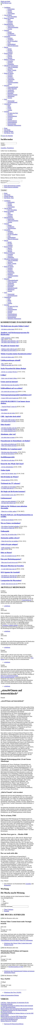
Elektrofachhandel (12, 94)
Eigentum (10, 21)
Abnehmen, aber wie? (8, 434)
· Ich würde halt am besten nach (9, 391)
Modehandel (10, 91)
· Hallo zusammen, (6, 337)
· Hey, (2, 339)
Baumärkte (10, 93)
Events (9, 108)
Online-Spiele (5, 470)
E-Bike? (3, 375)
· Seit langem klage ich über (8, 421)
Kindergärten (11, 9)
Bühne (9, 107)
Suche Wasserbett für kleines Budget (13, 368)
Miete (9, 19)
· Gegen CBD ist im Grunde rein (9, 398)
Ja (3, 899)
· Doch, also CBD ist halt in (8, 419)
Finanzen (6, 30)
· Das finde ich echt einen (7, 460)
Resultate (6, 911)
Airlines (9, 84)
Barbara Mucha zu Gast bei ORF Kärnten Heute (14, 1016)
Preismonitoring (11, 124)
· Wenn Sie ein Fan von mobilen (9, 541)
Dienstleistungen (8, 24)
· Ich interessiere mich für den (9, 577)
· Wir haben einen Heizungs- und (9, 341)
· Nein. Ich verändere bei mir (8, 556)
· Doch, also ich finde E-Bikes (9, 378)
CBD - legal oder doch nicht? (11, 416)
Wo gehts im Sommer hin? (10, 346)
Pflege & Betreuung (12, 45)
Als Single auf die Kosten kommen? (13, 491)
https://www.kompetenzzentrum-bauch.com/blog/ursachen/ (9, 676)
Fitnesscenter (10, 101)
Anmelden (28, 883)
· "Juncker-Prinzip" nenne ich (9, 406)
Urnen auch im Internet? (9, 382)
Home (5, 128)
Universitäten (11, 13)
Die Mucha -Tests (9, 133)
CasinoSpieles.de (26, 600)
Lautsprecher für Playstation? (11, 580)
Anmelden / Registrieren (7, 148)
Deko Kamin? (5, 424)
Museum (9, 58)
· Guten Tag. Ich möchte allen (9, 534)
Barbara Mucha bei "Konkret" (9, 1021)
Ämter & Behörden (12, 67)
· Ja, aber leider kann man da (8, 569)
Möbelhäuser (10, 96)
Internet (6, 47)
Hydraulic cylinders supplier (10, 625)
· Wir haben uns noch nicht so (9, 350)
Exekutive (10, 71)
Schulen (9, 10)
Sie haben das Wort (12, 113)
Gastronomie (10, 79)
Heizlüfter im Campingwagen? (11, 449)
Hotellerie (10, 81)
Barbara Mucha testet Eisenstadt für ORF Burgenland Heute (17, 1008)
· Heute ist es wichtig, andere (8, 511)
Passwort (4, 182)
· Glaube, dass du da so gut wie (9, 583)
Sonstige (9, 12)
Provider (9, 50)
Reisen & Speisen (9, 73)
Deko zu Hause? (6, 552)
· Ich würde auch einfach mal (8, 444)
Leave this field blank (7, 906)
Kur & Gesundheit (12, 41)
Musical (9, 55)
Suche (2, 143)
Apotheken (10, 39)
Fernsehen (10, 61)
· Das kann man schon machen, (9, 452)
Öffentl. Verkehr (11, 70)
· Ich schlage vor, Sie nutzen (8, 486)
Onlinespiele (5, 531)
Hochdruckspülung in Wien (15, 966)
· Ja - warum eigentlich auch (8, 431)
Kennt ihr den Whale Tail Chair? (12, 464)
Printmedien (10, 64)
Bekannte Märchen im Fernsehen (12, 566)
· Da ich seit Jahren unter (7, 357)
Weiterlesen (12, 992)
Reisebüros (10, 78)
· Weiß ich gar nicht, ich (7, 365)
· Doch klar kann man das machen (10, 385)
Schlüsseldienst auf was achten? (12, 388)
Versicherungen (11, 35)
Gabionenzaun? (6, 498)
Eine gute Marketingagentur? (11, 559)
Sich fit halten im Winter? (10, 477)
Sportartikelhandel (12, 102)
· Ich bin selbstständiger (7, 467)
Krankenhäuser (11, 44)
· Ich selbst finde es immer (8, 437)
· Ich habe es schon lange (7, 329)
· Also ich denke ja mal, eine (8, 495)
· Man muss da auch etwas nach (9, 562)
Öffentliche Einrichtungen (11, 65)
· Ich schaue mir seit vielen (8, 413)
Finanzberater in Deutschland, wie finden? (15, 441)
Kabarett (9, 56)
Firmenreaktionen (12, 116)
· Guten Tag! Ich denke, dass (8, 473)
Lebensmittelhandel (12, 87)
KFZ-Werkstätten (12, 16)
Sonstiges (10, 22)
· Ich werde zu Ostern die (7, 528)
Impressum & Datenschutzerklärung (13, 1024)
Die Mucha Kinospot (6, 1011)
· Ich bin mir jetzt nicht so (7, 453)
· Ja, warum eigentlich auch (8, 429)
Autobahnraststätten (12, 82)
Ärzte (8, 42)
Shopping (6, 85)
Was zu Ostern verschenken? (11, 523)
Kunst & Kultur (8, 53)
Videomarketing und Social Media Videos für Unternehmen (17, 940)
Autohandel (10, 90)
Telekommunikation (12, 27)
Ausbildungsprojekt (8, 457)
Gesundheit (7, 36)
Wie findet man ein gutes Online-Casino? (15, 326)
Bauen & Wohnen (9, 18)
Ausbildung (7, 7)
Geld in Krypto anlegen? (9, 544)
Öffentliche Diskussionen (14, 125)
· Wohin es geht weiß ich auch (9, 349)
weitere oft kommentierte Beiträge (10, 995)
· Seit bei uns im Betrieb (7, 520)
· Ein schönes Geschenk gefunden (10, 526)
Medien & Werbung (9, 59)
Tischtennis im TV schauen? (10, 483)
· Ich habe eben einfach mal (8, 503)
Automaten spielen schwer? (10, 538)
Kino (8, 105)
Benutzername (5, 181)
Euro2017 (4, 410)
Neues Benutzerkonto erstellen (12, 185)
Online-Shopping (12, 88)
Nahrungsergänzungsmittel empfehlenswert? (16, 395)
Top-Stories (7, 129)
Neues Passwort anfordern (11, 187)
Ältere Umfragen (8, 909)
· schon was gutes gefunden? (8, 501)
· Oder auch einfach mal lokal (9, 445)
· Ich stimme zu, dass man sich (9, 575)
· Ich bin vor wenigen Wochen (9, 372)
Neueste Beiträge (8, 131)
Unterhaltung (7, 104)
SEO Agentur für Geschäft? (10, 572)
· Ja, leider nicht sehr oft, (7, 488)
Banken (9, 32)
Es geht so (5, 903)
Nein (4, 901)
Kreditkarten (10, 33)
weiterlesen (7, 606)
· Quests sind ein (5, 480)
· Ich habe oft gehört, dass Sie (9, 428)
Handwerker (10, 26)
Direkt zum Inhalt (5, 1)
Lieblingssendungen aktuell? (11, 360)
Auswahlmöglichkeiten (7, 898)
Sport (5, 99)
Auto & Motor (8, 15)
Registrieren (7, 885)
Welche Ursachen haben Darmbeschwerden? (16, 354)
